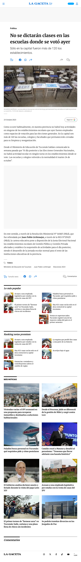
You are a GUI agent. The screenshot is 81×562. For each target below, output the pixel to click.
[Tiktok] (62, 554)
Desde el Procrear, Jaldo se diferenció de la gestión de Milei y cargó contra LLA (59, 412)
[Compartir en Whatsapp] (25, 60)
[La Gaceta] (40, 3)
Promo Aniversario (71, 4)
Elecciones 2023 (59, 267)
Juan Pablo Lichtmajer (42, 267)
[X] (50, 554)
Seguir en (70, 120)
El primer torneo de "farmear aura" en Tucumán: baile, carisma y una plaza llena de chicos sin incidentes (21, 524)
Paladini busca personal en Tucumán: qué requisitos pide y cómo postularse (65, 296)
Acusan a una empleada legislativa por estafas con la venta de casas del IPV (25, 296)
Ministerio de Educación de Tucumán (17, 267)
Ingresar (77, 4)
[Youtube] (68, 554)
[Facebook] (56, 554)
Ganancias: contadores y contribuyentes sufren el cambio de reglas (24, 363)
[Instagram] (44, 554)
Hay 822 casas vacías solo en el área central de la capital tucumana (64, 307)
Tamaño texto (13, 277)
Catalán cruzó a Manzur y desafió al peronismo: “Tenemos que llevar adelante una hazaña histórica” (58, 451)
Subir (75, 555)
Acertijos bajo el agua (61, 351)
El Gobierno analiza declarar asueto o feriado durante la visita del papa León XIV (21, 488)
